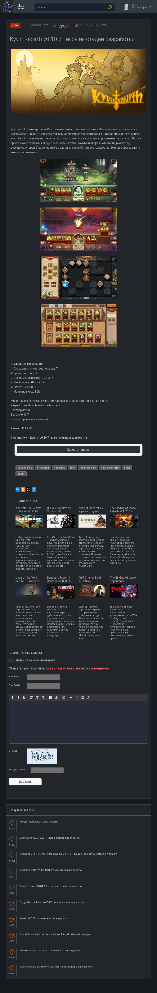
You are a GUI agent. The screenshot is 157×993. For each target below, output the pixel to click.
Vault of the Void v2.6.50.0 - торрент (27, 579)
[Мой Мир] (34, 489)
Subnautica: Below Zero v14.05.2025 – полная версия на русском (56, 966)
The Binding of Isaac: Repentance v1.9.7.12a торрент (123, 581)
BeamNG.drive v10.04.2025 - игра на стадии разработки (51, 886)
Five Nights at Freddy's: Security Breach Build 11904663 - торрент (56, 934)
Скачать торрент (78, 449)
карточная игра (110, 467)
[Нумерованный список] (56, 697)
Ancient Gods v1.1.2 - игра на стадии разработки (91, 511)
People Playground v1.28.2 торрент (39, 821)
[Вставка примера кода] (77, 697)
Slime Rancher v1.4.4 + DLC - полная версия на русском (51, 950)
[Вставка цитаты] (71, 697)
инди (127, 467)
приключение (88, 467)
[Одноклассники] (23, 489)
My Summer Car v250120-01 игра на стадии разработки (51, 870)
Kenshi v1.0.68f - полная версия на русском (44, 918)
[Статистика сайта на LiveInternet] (139, 989)
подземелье (25, 467)
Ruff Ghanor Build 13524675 (89, 579)
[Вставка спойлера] (83, 697)
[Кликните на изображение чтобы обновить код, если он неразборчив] (42, 763)
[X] (28, 489)
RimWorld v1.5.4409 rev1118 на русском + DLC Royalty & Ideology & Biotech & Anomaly (68, 853)
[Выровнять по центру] (37, 697)
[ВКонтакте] (18, 489)
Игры (15, 25)
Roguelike (59, 467)
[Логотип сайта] (6, 6)
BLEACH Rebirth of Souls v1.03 (59, 509)
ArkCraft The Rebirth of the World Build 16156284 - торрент (28, 511)
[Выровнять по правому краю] (43, 697)
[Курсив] (18, 697)
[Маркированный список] (50, 697)
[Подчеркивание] (24, 697)
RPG (72, 467)
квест (21, 473)
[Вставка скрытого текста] (88, 697)
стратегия (43, 467)
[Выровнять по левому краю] (31, 697)
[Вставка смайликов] (64, 697)
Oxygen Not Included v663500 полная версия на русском (52, 902)
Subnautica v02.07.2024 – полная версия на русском (50, 837)
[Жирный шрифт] (13, 697)
